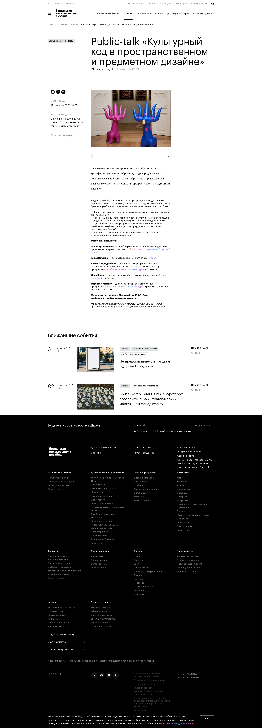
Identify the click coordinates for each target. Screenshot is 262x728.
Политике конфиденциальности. (178, 724)
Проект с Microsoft (101, 626)
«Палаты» (153, 258)
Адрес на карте (185, 456)
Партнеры (139, 583)
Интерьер (182, 497)
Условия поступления (188, 556)
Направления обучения (108, 14)
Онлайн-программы (145, 472)
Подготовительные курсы (61, 482)
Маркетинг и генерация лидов (193, 515)
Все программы (56, 489)
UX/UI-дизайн (141, 493)
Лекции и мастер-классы (61, 41)
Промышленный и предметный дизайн (107, 509)
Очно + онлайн (185, 526)
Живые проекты (56, 615)
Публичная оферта (144, 684)
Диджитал (182, 493)
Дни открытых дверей (178, 14)
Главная (52, 25)
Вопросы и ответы (186, 571)
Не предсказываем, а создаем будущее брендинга (145, 364)
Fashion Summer (99, 623)
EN (49, 4)
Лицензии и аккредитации (148, 571)
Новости (132, 4)
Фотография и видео (102, 504)
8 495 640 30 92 (186, 447)
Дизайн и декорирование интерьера (104, 515)
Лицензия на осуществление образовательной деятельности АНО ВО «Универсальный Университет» (152, 702)
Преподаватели (142, 568)
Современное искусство (104, 488)
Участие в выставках (58, 623)
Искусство (182, 519)
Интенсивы (183, 472)
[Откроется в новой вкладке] (94, 675)
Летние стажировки (58, 626)
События (151, 4)
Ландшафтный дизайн (102, 539)
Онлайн (125, 349)
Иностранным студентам (190, 564)
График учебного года (188, 568)
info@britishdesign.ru (189, 452)
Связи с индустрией (144, 587)
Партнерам (181, 4)
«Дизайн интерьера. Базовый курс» (124, 269)
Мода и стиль (98, 492)
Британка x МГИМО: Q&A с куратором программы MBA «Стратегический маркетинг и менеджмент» (151, 399)
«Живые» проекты (100, 611)
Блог (141, 4)
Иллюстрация (98, 485)
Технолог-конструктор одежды (64, 571)
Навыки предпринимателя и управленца (192, 506)
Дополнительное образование (107, 472)
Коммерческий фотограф (61, 575)
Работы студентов (144, 453)
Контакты (139, 594)
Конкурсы (53, 619)
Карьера (159, 14)
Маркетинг (139, 497)
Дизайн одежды (142, 482)
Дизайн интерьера (144, 478)
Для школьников (100, 551)
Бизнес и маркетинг (58, 485)
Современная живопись (146, 489)
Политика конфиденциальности (152, 680)
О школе (62, 25)
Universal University (64, 4)
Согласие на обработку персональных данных (147, 675)
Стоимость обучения (188, 560)
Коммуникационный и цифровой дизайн (108, 479)
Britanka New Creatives (103, 619)
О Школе (128, 14)
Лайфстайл (182, 500)
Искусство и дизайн (58, 478)
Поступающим (144, 14)
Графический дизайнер (60, 563)
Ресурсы (138, 579)
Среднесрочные (99, 532)
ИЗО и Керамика (99, 536)
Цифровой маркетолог (60, 567)
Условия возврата (144, 688)
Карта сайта (140, 710)
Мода (179, 478)
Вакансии (139, 590)
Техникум (53, 551)
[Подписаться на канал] (53, 92)
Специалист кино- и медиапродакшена (58, 558)
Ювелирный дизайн (101, 496)
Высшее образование (59, 472)
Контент (181, 485)
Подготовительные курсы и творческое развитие (105, 526)
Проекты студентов (202, 14)
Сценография (98, 500)
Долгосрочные (99, 564)
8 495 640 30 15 (199, 4)
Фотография (183, 523)
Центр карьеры (56, 611)
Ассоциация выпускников (61, 607)
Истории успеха (166, 4)
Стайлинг (139, 485)
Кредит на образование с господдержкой (148, 693)
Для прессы (140, 575)
